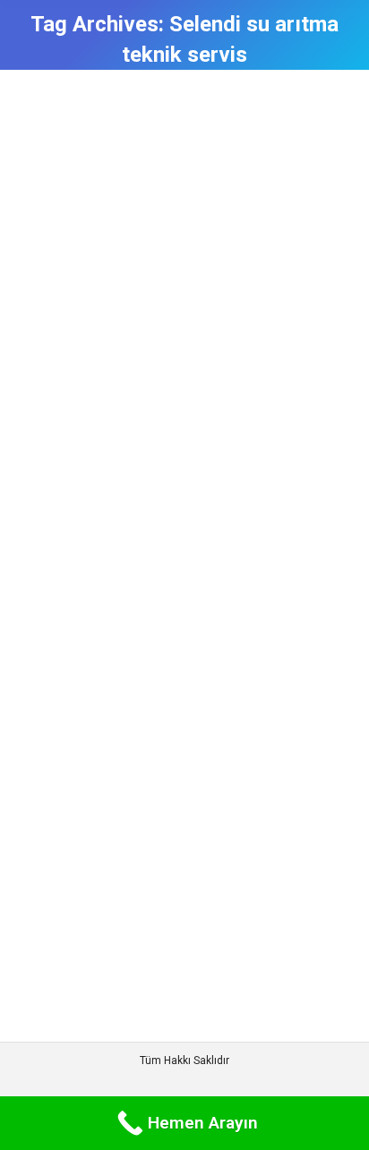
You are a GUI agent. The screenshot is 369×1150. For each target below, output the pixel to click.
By (144, 692)
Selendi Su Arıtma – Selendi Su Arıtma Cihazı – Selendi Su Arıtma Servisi (179, 634)
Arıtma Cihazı (73, 692)
